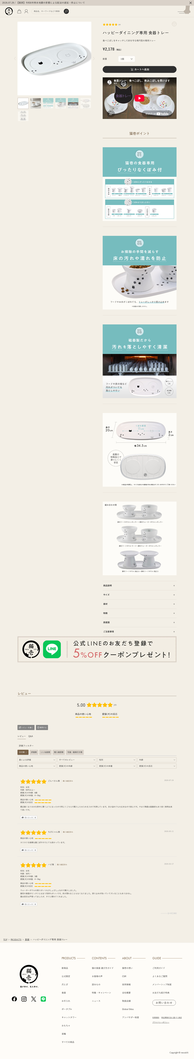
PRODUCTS (16, 939)
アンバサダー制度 (130, 1017)
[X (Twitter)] (33, 999)
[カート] (19, 11)
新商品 (65, 968)
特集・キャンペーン (101, 993)
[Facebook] (14, 999)
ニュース (96, 1001)
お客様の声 (97, 976)
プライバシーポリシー (160, 1022)
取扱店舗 (126, 1001)
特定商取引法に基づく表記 (171, 1017)
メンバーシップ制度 (162, 984)
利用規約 (155, 1017)
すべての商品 (68, 1042)
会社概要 (126, 993)
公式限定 (66, 976)
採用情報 (126, 984)
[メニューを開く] (186, 11)
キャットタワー (69, 1017)
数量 (105, 59)
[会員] (26, 11)
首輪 (64, 1034)
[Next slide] (94, 58)
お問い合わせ (164, 1002)
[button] (23, 103)
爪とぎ (65, 984)
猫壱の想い (127, 968)
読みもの (96, 984)
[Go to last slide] (15, 58)
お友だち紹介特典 (160, 993)
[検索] (66, 11)
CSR (124, 976)
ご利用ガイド (158, 968)
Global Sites (128, 1009)
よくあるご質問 (159, 976)
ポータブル (67, 1009)
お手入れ (66, 1001)
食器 (27, 939)
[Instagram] (24, 999)
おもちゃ (66, 1026)
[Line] (43, 999)
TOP (5, 939)
